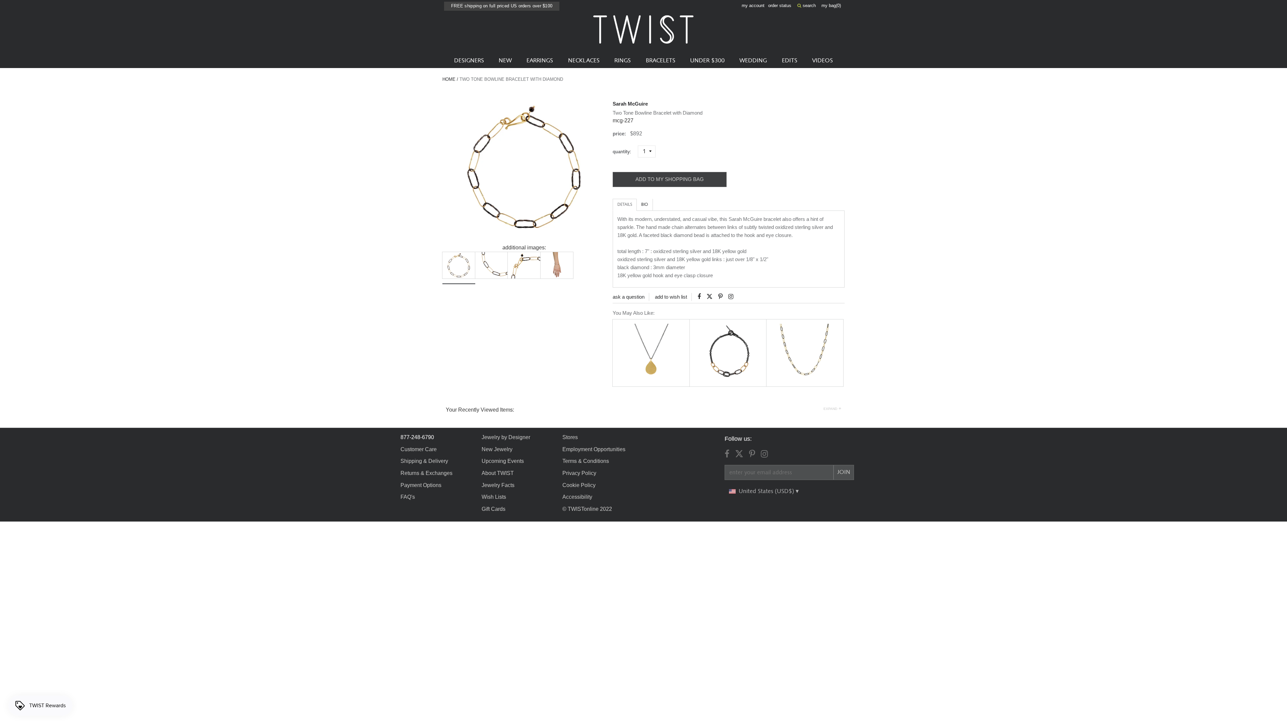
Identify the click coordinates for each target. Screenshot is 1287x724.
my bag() (831, 5)
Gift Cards (493, 509)
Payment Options (421, 485)
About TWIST (498, 473)
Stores (570, 437)
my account (753, 5)
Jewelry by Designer (506, 437)
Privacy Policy (579, 473)
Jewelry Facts (498, 485)
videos (822, 61)
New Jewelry (497, 449)
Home (448, 79)
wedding (753, 61)
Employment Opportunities (593, 449)
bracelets (660, 61)
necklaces (584, 61)
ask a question (629, 297)
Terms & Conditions (585, 461)
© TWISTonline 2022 (587, 509)
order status (779, 5)
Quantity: (624, 151)
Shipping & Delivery (424, 461)
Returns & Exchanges (426, 473)
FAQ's (408, 497)
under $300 (707, 61)
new (505, 61)
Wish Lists (494, 497)
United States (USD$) (767, 491)
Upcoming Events (503, 461)
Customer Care (419, 449)
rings (622, 61)
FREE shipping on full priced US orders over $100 (501, 5)
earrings (540, 61)
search (808, 5)
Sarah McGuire (630, 104)
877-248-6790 (417, 437)
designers (469, 61)
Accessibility (577, 497)
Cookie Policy (579, 485)
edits (789, 61)
